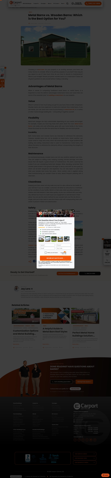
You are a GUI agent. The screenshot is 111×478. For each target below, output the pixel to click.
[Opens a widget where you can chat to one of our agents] (105, 475)
